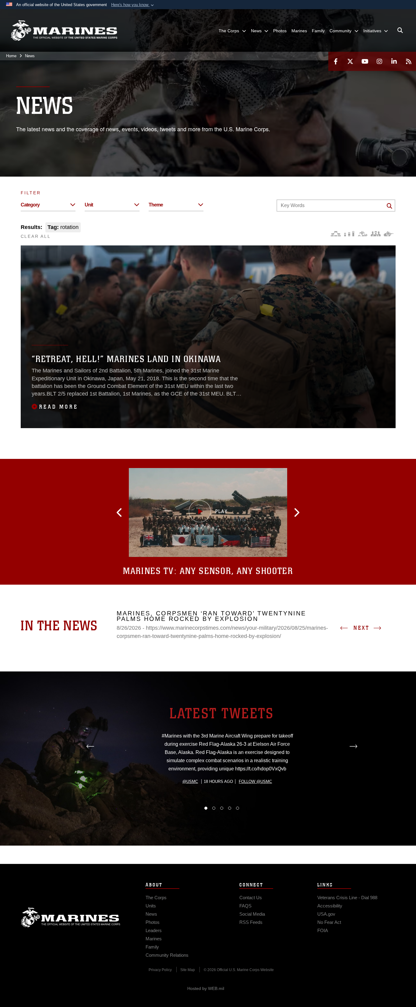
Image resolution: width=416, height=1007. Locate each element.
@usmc (190, 781)
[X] (350, 61)
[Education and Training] (349, 233)
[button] (133, 5)
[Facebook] (335, 61)
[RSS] (408, 61)
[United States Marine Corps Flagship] (64, 30)
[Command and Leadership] (376, 233)
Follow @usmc (255, 781)
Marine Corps (71, 917)
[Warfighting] (389, 233)
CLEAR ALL (36, 236)
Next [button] (361, 628)
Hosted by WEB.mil (205, 988)
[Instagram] (379, 61)
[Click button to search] (389, 206)
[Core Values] (362, 233)
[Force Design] (336, 233)
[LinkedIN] (394, 61)
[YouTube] (365, 61)
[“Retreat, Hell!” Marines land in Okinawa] (208, 336)
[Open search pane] (400, 30)
